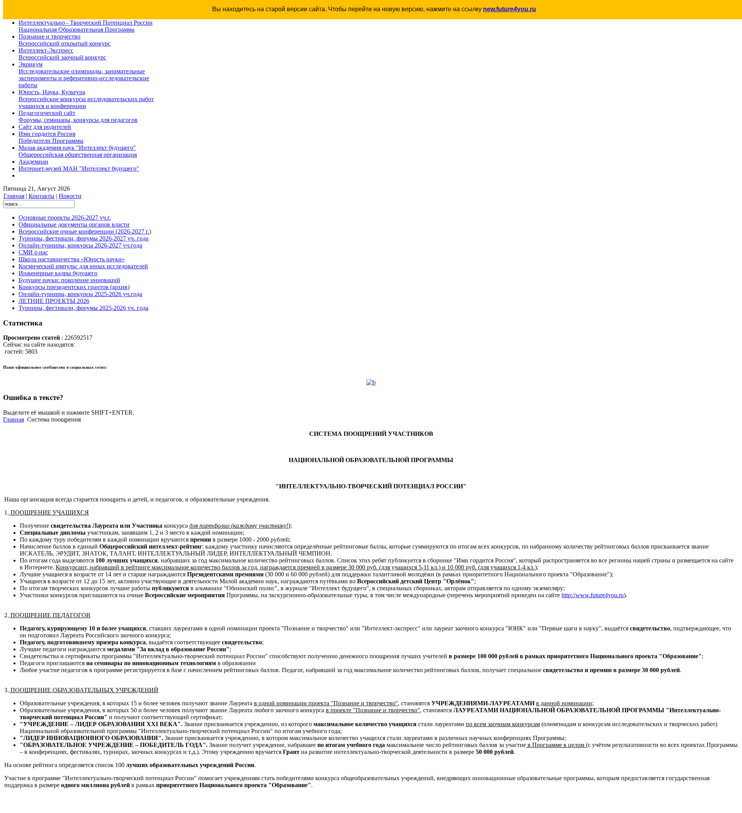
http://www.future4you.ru (593, 595)
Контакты (41, 196)
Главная (13, 196)
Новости (70, 196)
